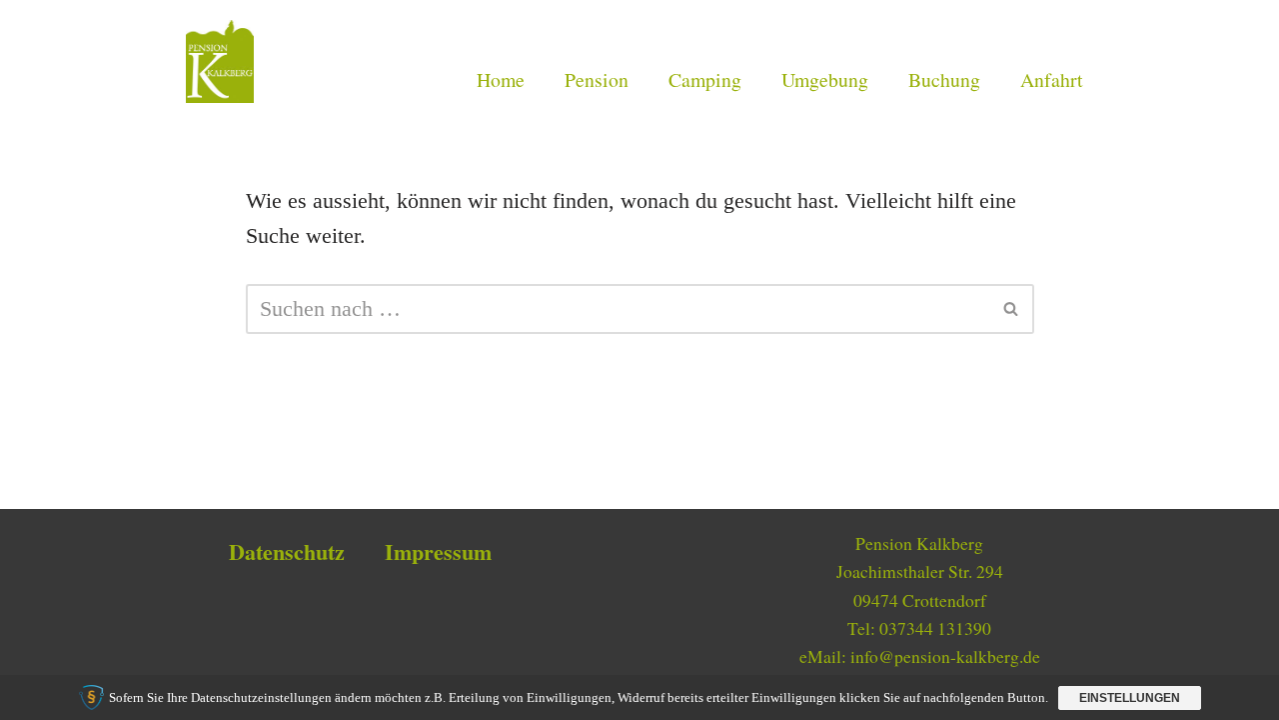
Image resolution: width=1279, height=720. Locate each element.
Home (501, 79)
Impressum (438, 551)
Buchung (944, 79)
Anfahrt (1051, 79)
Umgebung (824, 79)
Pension (597, 79)
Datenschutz (287, 551)
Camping (704, 79)
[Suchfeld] (1011, 309)
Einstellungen (1129, 698)
